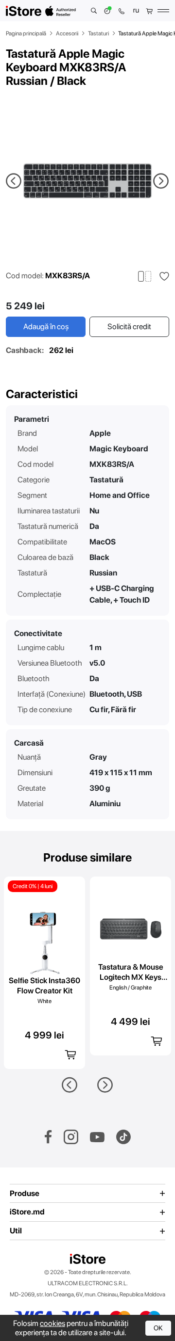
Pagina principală (26, 33)
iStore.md (27, 1212)
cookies (52, 1323)
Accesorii (67, 33)
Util (16, 1231)
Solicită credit (129, 326)
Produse (24, 1193)
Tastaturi (98, 33)
